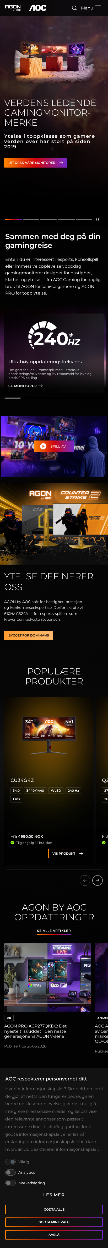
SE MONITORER (22, 386)
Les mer (54, 1194)
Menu (87, 8)
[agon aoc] (25, 8)
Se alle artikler (54, 931)
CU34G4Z (22, 780)
